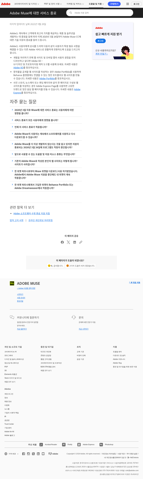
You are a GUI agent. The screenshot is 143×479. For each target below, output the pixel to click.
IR (5, 417)
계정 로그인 (8, 394)
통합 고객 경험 (46, 359)
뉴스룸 (6, 409)
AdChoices (134, 458)
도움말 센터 (117, 352)
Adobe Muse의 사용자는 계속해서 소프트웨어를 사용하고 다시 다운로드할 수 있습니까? (45, 135)
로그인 (136, 4)
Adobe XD (18, 67)
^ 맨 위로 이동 (134, 282)
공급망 (6, 420)
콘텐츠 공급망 (46, 355)
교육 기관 (80, 352)
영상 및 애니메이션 (11, 363)
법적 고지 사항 (16, 220)
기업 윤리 (8, 428)
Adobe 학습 (117, 363)
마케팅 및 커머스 (74, 4)
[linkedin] (38, 453)
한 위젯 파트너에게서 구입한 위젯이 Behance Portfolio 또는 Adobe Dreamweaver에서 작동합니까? (44, 186)
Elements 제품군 (10, 374)
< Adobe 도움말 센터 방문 (26, 288)
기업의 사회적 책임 (11, 413)
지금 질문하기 (22, 329)
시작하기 (20, 294)
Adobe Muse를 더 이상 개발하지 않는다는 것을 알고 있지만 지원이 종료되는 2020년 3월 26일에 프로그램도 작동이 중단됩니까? (47, 145)
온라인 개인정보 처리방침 (40, 220)
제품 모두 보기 (9, 382)
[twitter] (33, 453)
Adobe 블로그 (9, 435)
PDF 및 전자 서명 (51, 4)
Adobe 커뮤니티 (119, 359)
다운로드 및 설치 (119, 355)
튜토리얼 (20, 301)
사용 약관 (121, 454)
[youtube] (43, 453)
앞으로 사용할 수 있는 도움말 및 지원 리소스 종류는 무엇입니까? (45, 154)
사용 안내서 (21, 297)
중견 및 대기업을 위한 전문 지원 (125, 367)
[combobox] (99, 12)
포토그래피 (8, 355)
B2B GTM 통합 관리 (48, 367)
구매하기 (114, 4)
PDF (6, 367)
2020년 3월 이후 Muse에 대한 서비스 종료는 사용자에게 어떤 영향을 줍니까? (44, 111)
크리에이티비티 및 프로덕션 (51, 363)
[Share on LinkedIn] (74, 243)
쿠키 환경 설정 (132, 454)
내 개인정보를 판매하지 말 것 (115, 458)
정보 (6, 398)
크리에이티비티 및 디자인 (25, 4)
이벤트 (6, 405)
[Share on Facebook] (62, 243)
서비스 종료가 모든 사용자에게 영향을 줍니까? (36, 120)
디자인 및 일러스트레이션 (14, 359)
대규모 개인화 (46, 352)
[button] (127, 4)
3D (5, 370)
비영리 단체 (81, 355)
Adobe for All (9, 432)
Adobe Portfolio (47, 78)
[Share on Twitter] (68, 243)
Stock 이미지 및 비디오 (13, 378)
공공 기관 (80, 359)
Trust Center (9, 424)
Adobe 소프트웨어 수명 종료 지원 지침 (31, 213)
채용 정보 (8, 401)
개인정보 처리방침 (109, 454)
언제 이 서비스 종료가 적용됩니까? (31, 127)
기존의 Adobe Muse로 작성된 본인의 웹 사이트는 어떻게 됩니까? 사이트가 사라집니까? (46, 162)
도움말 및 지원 (95, 4)
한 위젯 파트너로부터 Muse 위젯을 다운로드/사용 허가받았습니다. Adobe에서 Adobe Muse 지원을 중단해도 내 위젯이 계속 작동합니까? (46, 174)
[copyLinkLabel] (80, 243)
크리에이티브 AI (10, 352)
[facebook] (23, 453)
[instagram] (28, 453)
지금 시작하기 (83, 329)
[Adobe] (5, 4)
